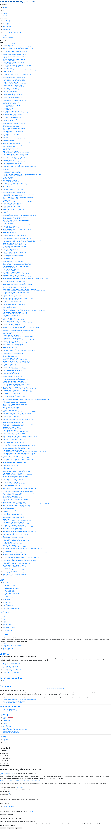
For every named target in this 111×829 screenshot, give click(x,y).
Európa (4, 742)
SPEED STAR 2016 (7, 568)
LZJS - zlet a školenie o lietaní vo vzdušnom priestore (16, 152)
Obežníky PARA (6, 629)
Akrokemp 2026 (6, 57)
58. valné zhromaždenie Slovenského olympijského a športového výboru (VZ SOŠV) (23, 327)
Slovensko (5, 739)
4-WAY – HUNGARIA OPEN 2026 (10, 82)
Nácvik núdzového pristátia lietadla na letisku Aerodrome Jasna (18, 96)
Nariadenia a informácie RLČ (9, 627)
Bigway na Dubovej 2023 (9, 221)
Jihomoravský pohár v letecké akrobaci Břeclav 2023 (16, 220)
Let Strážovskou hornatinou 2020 (11, 355)
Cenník (4, 664)
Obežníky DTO (6, 649)
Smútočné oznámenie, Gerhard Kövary (12, 428)
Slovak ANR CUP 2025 (8, 160)
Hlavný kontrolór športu (11, 597)
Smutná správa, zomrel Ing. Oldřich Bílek (12, 480)
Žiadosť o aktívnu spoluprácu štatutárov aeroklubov (15, 500)
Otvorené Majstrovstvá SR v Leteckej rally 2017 (14, 502)
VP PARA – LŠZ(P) (7, 624)
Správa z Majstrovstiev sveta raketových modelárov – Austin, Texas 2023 (20, 215)
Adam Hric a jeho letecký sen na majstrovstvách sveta (16, 155)
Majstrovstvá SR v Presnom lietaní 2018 (12, 450)
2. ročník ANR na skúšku (8, 223)
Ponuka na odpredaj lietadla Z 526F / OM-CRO (14, 479)
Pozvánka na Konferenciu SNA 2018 (11, 485)
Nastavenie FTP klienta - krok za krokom (12, 528)
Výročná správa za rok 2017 (9, 461)
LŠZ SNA (4, 654)
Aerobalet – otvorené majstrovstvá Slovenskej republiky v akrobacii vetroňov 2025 (23, 142)
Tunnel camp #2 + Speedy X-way (11, 93)
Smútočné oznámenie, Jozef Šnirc (11, 341)
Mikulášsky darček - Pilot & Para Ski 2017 (13, 543)
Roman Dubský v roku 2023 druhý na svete (13, 214)
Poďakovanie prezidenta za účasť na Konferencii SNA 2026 (17, 74)
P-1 (3, 615)
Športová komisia (9, 590)
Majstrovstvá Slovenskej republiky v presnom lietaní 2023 (17, 238)
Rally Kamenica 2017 (8, 511)
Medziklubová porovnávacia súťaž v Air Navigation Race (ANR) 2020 (19, 350)
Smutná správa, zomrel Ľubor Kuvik (11, 260)
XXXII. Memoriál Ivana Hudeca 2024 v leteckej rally (15, 204)
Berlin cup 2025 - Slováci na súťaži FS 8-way (14, 168)
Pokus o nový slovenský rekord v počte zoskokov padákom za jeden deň (20, 224)
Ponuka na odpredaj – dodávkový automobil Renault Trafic (17, 264)
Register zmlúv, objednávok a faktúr (11, 608)
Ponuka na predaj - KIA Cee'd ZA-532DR (12, 370)
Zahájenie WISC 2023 (8, 250)
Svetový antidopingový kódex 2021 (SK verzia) (14, 701)
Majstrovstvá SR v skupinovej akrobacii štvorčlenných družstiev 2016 (19, 560)
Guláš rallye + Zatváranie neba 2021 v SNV (13, 303)
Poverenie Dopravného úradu (10, 674)
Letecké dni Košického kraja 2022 (11, 269)
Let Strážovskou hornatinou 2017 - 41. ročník (13, 517)
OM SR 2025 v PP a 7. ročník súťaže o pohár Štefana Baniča (17, 145)
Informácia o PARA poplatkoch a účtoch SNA (13, 537)
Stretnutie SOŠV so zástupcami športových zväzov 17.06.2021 (18, 323)
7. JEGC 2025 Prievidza (8, 135)
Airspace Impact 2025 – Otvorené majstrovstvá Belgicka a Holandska (19, 166)
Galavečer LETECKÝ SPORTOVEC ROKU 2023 (14, 209)
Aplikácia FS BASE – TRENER (10, 53)
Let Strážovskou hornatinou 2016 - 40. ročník (14, 565)
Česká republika (6, 740)
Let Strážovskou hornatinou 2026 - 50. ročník (14, 77)
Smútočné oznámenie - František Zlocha (12, 85)
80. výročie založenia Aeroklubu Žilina (12, 117)
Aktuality (5, 7)
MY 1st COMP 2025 (7, 109)
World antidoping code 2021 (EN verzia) (12, 702)
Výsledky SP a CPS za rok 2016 (10, 536)
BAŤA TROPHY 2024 (8, 178)
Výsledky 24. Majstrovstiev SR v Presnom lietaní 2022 (16, 273)
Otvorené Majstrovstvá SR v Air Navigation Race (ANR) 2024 (17, 201)
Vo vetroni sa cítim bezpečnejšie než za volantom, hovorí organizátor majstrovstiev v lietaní (25, 112)
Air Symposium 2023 (8, 258)
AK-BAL (4, 619)
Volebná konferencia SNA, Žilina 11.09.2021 (13, 309)
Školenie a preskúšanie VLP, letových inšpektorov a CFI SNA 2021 (19, 332)
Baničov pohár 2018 (7, 468)
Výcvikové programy (8, 648)
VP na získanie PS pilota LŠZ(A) (10, 666)
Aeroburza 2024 (7, 186)
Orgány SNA (6, 584)
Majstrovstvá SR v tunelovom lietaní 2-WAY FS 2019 (15, 431)
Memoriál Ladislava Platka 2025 (10, 140)
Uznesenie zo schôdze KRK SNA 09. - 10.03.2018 (14, 484)
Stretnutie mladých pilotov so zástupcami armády (15, 404)
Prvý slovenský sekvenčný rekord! (11, 126)
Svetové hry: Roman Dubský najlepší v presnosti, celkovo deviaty (18, 280)
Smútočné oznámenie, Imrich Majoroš (12, 378)
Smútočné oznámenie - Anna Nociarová (12, 97)
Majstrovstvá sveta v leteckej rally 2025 (12, 111)
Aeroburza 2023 (7, 234)
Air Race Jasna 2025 (8, 120)
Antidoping (5, 686)
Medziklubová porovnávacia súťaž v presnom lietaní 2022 (17, 277)
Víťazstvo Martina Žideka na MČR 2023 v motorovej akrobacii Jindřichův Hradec (22, 240)
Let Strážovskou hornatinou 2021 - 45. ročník (14, 321)
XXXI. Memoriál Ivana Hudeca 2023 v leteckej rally (15, 246)
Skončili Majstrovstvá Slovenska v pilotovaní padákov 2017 (17, 505)
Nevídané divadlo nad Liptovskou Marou (12, 114)
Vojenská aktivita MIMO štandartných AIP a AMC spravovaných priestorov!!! (21, 557)
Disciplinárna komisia (10, 591)
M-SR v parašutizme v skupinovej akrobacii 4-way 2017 (16, 507)
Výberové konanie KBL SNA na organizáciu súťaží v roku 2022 (18, 298)
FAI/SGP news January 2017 (9, 542)
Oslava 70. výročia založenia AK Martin (12, 243)
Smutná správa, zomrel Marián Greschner (13, 261)
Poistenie (5, 600)
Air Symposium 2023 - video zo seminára (13, 255)
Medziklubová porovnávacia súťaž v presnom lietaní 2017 (17, 520)
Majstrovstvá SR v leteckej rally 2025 (12, 134)
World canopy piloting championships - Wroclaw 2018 (16, 457)
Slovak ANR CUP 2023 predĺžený (11, 227)
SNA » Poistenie (20, 787)
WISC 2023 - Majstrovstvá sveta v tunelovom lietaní (15, 252)
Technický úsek (9, 594)
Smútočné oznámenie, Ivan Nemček (11, 421)
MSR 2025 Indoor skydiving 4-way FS (12, 171)
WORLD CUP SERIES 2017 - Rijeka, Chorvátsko (14, 516)
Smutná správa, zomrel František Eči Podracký (14, 123)
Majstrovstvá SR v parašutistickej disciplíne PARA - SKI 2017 (17, 540)
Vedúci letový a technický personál (11, 663)
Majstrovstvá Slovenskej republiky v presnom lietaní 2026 (17, 47)
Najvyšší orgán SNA (10, 585)
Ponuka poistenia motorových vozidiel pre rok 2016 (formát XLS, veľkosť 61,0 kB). (20, 780)
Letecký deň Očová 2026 (9, 60)
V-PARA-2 (5, 622)
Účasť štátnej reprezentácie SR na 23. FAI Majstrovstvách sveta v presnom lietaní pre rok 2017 (26, 503)
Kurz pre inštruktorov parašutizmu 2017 (12, 530)
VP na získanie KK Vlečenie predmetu (12, 669)
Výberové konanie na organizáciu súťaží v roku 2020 (15, 387)
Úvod (4, 6)
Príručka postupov (7, 646)
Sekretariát (7, 596)
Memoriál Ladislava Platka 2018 (10, 465)
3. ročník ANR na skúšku (8, 177)
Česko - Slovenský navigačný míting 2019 (13, 422)
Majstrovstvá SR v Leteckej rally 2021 (12, 315)
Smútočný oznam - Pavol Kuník (10, 456)
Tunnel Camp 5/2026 (8, 68)
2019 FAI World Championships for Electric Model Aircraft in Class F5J (20, 388)
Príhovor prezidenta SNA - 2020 (10, 358)
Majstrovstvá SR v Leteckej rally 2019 (12, 385)
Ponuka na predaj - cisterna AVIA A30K (12, 441)
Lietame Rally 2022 (7, 286)
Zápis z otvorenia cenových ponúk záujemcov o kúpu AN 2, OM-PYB (19, 411)
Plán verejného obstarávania (9, 709)
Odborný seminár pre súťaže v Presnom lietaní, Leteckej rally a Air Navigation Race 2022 (24, 290)
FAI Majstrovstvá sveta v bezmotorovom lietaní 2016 (15, 534)
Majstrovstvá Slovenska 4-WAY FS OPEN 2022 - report (16, 266)
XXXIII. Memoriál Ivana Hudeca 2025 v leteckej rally (15, 157)
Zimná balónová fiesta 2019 (9, 430)
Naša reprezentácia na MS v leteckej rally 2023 (14, 235)
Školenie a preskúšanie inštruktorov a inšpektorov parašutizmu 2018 (19, 488)
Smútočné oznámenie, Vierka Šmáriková (12, 497)
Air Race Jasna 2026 (8, 45)
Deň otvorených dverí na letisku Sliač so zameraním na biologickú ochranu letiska (22, 548)
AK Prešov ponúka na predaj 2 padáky (12, 365)
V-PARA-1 (5, 621)
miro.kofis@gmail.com (9, 793)
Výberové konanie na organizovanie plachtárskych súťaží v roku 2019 (19, 445)
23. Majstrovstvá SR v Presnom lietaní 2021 (13, 319)
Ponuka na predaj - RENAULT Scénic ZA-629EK (14, 369)
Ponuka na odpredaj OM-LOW (10, 88)
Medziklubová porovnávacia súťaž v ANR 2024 (14, 189)
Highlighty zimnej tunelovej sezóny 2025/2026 (14, 59)
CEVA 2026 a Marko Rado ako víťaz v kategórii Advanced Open (18, 48)
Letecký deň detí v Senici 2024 (10, 198)
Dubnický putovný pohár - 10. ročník (11, 211)
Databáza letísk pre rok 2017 (10, 545)
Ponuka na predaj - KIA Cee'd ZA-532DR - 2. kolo (15, 359)
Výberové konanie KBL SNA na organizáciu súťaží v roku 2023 (18, 263)
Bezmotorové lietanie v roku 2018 (11, 427)
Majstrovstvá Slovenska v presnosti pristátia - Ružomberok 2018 (18, 459)
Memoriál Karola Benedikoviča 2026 (11, 66)
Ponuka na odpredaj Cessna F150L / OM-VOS (14, 73)
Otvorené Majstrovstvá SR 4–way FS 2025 (13, 143)
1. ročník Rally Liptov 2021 (9, 318)
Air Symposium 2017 (8, 551)
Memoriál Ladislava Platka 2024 (10, 191)
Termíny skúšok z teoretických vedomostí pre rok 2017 (16, 523)
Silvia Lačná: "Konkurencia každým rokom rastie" (14, 402)
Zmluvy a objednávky (8, 605)
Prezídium (7, 587)
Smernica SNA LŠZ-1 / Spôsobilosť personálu (13, 670)
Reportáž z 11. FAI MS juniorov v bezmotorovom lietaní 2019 (17, 392)
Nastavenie (3, 828)
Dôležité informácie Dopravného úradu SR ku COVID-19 (16, 361)
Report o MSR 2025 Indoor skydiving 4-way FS (14, 162)
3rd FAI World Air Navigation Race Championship (14, 183)
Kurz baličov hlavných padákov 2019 (11, 416)
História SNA (6, 582)
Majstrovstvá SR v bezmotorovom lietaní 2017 (14, 522)
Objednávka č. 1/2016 (8, 576)
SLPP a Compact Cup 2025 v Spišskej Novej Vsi (14, 100)
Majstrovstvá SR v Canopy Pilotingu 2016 (13, 562)
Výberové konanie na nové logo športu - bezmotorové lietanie (18, 491)
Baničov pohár (6, 519)
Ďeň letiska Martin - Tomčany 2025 (11, 119)
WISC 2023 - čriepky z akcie (10, 247)
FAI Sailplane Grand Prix (8, 508)
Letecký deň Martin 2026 (9, 43)
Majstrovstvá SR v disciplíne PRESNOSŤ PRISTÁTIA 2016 (16, 563)
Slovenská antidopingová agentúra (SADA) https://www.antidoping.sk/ (20, 699)
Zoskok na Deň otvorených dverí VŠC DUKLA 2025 (15, 154)
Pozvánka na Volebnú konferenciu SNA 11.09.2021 (15, 313)
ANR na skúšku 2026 (8, 71)
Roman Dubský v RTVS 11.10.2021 (11, 306)
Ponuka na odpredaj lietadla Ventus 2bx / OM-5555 (15, 217)
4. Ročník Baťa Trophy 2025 (9, 106)
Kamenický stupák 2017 (8, 513)
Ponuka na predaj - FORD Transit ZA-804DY (13, 442)
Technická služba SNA (11, 678)
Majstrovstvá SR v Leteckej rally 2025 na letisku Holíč (16, 122)
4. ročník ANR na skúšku (8, 132)
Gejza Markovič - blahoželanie (10, 188)
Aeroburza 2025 (7, 129)
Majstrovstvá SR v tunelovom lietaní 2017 (13, 539)
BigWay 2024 (6, 212)
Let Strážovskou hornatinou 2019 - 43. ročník (14, 396)
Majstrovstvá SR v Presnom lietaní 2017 (12, 514)
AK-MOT (5, 616)
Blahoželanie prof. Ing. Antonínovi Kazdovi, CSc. (14, 94)
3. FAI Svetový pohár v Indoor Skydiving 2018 (14, 439)
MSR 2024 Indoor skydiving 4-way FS (12, 208)
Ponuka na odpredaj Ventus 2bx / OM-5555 (13, 86)
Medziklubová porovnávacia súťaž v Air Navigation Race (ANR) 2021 (19, 326)
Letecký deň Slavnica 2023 (9, 232)
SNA (4, 9)
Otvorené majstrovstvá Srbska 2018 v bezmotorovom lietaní (17, 474)
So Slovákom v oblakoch (9, 267)
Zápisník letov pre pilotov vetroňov (11, 556)
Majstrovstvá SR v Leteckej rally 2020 (12, 349)
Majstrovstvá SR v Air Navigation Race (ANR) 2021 (15, 312)
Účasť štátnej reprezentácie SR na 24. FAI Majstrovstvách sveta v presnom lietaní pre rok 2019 (26, 399)
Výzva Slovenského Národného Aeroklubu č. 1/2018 (15, 476)
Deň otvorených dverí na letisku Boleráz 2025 (14, 128)
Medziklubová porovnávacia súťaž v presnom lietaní (15, 56)
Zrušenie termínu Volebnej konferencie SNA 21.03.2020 (16, 362)
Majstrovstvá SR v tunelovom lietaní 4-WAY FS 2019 (15, 425)
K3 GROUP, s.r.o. (32, 811)
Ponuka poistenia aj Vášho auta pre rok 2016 (13, 569)
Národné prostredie (7, 682)
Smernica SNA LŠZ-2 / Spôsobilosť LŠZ (12, 672)
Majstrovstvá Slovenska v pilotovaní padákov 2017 (15, 510)
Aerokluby (5, 12)
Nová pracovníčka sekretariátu (10, 496)
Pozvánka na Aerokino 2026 (9, 50)
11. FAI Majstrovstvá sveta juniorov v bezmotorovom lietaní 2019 (18, 395)
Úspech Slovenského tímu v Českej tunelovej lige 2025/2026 (17, 65)
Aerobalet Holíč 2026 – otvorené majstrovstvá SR (15, 51)
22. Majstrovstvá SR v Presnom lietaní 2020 (13, 353)
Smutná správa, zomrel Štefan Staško (12, 477)
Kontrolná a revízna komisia (12, 588)
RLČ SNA (4, 612)
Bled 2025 (5, 137)
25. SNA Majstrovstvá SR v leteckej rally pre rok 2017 (16, 499)
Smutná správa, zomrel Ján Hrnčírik (11, 206)
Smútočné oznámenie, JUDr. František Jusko (13, 367)
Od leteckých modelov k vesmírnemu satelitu (13, 344)
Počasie (4, 736)
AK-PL (4, 618)
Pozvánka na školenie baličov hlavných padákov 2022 (16, 292)
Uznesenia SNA (6, 599)
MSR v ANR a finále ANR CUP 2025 (11, 105)
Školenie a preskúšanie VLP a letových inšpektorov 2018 (16, 487)
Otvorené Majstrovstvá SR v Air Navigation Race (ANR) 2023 (17, 229)
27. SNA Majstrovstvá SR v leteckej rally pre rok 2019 (16, 379)
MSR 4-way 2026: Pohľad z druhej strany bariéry (14, 83)
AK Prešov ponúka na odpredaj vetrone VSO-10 (14, 438)
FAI (3, 10)
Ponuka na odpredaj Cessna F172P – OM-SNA (14, 62)
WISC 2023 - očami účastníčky (10, 249)
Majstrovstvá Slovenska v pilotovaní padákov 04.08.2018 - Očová (19, 453)
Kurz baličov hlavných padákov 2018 (11, 482)
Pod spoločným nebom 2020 (10, 356)
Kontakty (5, 15)
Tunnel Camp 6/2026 (8, 63)
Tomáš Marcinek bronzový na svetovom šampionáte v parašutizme (19, 316)
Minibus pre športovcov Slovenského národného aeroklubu (17, 490)
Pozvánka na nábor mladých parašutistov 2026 (14, 54)
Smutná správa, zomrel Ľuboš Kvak (11, 218)
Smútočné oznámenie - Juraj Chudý (11, 102)
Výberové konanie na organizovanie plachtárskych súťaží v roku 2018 (19, 493)
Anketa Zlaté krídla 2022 (9, 270)
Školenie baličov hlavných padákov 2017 (12, 533)
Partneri (4, 715)
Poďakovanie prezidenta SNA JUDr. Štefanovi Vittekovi (16, 448)
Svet (4, 744)
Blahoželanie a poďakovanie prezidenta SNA (13, 381)
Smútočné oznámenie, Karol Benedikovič (12, 295)
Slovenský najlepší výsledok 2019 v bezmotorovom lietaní (17, 375)
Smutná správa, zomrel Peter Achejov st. (12, 165)
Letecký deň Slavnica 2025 (9, 116)
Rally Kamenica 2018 (8, 467)
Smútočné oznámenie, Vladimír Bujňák (12, 296)
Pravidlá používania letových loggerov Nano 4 (14, 293)
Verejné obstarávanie (8, 607)
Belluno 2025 (6, 125)
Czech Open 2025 (7, 169)
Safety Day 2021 (7, 333)
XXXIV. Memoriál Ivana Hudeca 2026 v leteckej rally (15, 79)
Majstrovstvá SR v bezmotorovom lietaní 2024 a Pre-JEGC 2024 (18, 194)
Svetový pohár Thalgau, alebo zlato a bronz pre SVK (15, 559)
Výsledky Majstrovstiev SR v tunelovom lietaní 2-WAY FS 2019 (18, 424)
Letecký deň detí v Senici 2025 (10, 151)
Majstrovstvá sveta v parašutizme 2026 (12, 163)
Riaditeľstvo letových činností (12, 593)
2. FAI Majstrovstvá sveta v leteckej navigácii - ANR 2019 (16, 384)
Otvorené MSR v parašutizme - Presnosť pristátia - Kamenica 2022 (19, 284)
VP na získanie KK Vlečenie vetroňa (11, 667)
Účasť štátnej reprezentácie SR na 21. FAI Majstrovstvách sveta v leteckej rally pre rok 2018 (25, 451)
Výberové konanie (7, 549)
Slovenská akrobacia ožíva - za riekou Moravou (14, 304)
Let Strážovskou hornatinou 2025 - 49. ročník (14, 139)
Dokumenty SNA (7, 602)
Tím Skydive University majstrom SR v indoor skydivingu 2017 (18, 526)
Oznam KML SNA (7, 352)
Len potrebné (10, 828)
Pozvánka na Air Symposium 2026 (11, 89)
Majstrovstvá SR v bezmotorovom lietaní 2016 (14, 572)
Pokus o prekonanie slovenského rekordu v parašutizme (16, 185)
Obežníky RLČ (6, 626)
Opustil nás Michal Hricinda (9, 103)
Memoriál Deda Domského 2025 (10, 148)
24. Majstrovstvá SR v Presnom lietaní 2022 (13, 275)
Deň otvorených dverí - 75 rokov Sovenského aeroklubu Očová (18, 197)
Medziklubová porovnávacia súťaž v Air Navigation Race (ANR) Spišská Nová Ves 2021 (24, 310)
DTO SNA (4, 634)
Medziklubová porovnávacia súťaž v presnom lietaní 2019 (17, 413)
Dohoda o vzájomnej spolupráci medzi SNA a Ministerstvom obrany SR (20, 436)
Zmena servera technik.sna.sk (10, 571)
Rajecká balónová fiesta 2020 (10, 347)
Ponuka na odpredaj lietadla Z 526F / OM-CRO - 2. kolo (16, 471)
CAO (4, 680)
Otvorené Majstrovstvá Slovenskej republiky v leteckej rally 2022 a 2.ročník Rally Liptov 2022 (25, 278)
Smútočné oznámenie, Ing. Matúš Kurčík (12, 376)
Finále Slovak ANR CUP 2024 (10, 180)
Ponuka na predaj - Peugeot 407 (10, 307)
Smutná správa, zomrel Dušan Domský (12, 398)
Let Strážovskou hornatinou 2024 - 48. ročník (14, 192)
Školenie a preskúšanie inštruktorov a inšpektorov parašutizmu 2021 (19, 330)
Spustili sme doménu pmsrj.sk (10, 410)
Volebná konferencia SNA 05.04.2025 (12, 158)
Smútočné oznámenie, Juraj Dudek (11, 329)
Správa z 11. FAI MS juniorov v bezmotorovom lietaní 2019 (17, 390)
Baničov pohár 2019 (7, 405)
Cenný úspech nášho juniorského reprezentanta (14, 554)
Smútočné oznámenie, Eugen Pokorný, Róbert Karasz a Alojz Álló (18, 339)
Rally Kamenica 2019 (8, 401)
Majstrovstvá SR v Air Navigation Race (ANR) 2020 (15, 342)
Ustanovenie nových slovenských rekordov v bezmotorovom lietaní (19, 434)
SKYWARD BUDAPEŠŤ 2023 (9, 254)
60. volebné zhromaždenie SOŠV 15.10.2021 (13, 301)
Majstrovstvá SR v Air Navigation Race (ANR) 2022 (15, 272)
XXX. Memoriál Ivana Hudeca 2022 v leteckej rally (15, 287)
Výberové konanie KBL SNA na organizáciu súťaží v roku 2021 (18, 336)
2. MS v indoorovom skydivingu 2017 (12, 494)
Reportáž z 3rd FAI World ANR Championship (14, 181)
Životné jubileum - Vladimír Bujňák (11, 373)
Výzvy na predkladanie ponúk (10, 710)
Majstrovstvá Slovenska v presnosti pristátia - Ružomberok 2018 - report (20, 454)
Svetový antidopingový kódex (10, 372)
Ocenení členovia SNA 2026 (9, 76)
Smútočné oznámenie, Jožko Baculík (11, 324)
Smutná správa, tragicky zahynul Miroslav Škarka (15, 244)
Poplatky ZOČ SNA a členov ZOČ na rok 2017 (14, 525)
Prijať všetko (18, 828)
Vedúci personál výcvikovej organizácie (12, 645)
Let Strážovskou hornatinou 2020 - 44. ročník (14, 346)
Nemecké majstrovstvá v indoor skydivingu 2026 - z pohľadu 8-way (19, 70)
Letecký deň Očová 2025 (9, 146)
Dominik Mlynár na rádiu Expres (10, 418)
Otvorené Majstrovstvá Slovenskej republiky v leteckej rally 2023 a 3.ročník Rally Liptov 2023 (25, 237)
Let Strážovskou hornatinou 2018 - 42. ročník (14, 464)
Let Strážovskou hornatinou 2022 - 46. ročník (14, 281)
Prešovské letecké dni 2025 (9, 108)
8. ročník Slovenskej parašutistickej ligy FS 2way (14, 566)
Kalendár (5, 13)
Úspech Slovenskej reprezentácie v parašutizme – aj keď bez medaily (19, 447)
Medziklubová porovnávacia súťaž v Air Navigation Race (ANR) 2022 (19, 283)
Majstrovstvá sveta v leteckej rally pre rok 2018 (14, 546)
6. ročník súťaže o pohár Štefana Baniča (12, 195)
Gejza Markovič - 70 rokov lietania (11, 407)
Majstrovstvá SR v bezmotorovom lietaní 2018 (14, 473)
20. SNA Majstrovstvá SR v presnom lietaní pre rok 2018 (16, 444)
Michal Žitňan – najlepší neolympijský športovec (14, 175)
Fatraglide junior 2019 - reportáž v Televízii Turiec (15, 382)
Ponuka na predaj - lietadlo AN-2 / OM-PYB (13, 415)
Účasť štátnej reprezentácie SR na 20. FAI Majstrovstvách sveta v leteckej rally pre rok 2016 (25, 553)
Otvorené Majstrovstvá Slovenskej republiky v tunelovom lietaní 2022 (19, 289)
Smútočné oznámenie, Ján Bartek (11, 335)
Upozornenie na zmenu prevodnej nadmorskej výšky (15, 574)
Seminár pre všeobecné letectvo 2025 (12, 99)
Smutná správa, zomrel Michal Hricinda (12, 257)
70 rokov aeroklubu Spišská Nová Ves (12, 172)
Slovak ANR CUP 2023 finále (10, 226)
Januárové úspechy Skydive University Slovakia (14, 433)
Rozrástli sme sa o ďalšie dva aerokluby (12, 338)
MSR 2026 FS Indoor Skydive (10, 91)
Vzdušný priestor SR (7, 630)
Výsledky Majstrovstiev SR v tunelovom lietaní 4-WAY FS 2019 (18, 419)
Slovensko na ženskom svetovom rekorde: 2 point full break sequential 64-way (22, 174)
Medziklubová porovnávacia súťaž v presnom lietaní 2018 (17, 470)
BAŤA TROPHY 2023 (8, 231)
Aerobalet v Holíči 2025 (8, 149)
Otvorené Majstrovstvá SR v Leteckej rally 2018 (14, 462)
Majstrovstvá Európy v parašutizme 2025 (13, 131)
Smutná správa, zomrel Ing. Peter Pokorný (13, 203)
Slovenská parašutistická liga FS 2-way (12, 408)
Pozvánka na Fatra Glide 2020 (10, 364)
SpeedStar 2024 (7, 200)
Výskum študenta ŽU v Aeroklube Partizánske (14, 80)
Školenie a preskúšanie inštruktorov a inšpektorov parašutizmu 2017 (19, 531)
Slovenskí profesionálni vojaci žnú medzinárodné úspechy (17, 300)
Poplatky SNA (6, 604)
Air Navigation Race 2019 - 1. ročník (11, 393)
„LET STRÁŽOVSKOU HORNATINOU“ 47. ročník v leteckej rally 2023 (19, 241)
